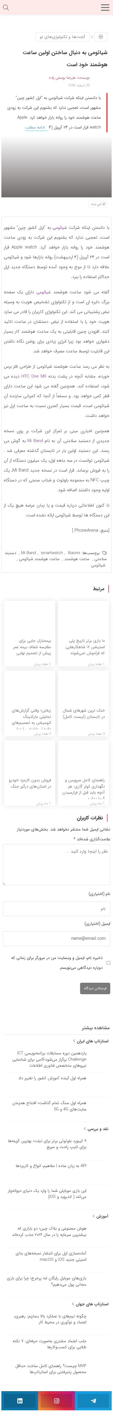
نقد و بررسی (97, 1129)
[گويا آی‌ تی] (56, 9)
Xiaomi (74, 553)
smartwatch (52, 553)
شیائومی (60, 227)
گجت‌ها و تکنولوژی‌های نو (62, 37)
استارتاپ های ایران (91, 1041)
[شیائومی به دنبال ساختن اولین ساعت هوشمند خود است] (56, 166)
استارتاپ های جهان (91, 1304)
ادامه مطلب (35, 127)
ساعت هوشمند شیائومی (39, 559)
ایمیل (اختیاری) (97, 923)
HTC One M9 (32, 376)
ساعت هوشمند (76, 559)
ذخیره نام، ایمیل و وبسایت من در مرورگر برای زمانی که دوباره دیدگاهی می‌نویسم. (57, 963)
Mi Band (35, 441)
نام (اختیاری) (99, 894)
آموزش (101, 1216)
